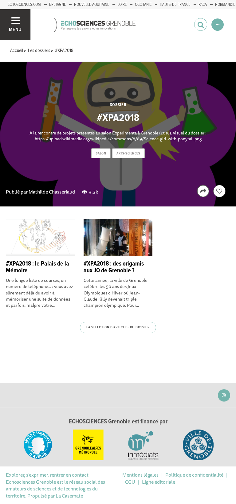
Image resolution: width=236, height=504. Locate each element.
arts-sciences (128, 153)
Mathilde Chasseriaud (52, 192)
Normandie (225, 4)
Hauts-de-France (175, 4)
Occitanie (143, 4)
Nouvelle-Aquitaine (91, 4)
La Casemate (69, 496)
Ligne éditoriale (158, 482)
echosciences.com (24, 4)
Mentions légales (140, 475)
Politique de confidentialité (194, 475)
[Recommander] (219, 191)
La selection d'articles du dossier (117, 327)
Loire (122, 4)
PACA (203, 4)
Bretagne (57, 4)
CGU (130, 482)
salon (101, 153)
